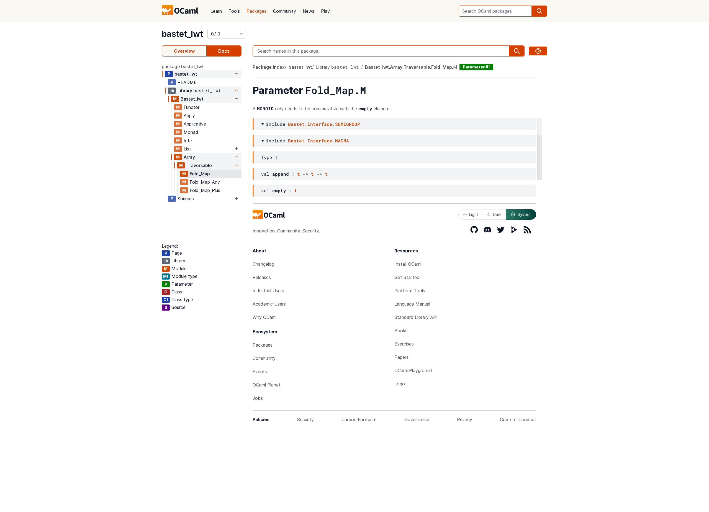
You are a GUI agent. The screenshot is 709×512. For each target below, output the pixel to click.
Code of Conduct (518, 419)
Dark (497, 214)
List (187, 149)
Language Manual (412, 304)
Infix (188, 140)
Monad (191, 132)
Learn (216, 11)
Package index (269, 67)
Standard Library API (416, 317)
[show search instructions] (538, 51)
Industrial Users (268, 290)
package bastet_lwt (183, 66)
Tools (234, 11)
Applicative (195, 124)
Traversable (199, 165)
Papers (401, 357)
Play (325, 11)
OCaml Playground (413, 370)
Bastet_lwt (192, 99)
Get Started (407, 277)
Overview (184, 51)
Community (284, 11)
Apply (189, 115)
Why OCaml (264, 317)
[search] (539, 11)
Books (400, 330)
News (308, 11)
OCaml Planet (267, 385)
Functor (191, 107)
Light (473, 214)
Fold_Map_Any (205, 182)
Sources (186, 198)
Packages (256, 11)
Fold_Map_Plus (205, 190)
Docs (224, 51)
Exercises (404, 344)
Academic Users (269, 304)
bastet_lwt (182, 34)
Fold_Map (200, 173)
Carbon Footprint (359, 419)
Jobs (258, 398)
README (187, 82)
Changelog (263, 264)
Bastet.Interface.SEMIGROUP (324, 124)
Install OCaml (407, 264)
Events (260, 371)
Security (305, 419)
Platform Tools (409, 290)
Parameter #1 (476, 67)
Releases (262, 277)
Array (189, 157)
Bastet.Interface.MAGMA (318, 141)
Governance (416, 419)
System (524, 214)
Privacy (464, 419)
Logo (399, 383)
